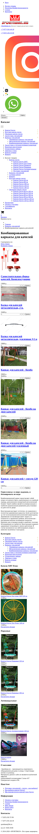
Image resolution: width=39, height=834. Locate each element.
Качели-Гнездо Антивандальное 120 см (15, 731)
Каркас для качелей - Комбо (17, 369)
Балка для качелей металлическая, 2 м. (12, 306)
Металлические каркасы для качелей (22, 141)
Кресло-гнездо (6, 757)
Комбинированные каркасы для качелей (23, 143)
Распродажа (9, 202)
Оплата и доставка (11, 204)
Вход (7, 2)
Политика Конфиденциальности (16, 8)
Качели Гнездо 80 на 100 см (23, 191)
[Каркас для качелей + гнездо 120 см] (14, 474)
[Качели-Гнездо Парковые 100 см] (9, 691)
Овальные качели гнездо (13, 134)
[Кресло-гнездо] (14, 755)
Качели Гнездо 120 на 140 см (23, 201)
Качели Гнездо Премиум (22, 165)
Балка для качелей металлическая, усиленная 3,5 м (19, 337)
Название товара (7, 246)
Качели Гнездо (10, 130)
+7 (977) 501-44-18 (7, 29)
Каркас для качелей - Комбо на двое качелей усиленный (18, 444)
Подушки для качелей (21, 171)
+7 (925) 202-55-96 (7, 33)
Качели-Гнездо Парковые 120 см (12, 661)
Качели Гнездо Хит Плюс (22, 163)
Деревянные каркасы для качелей (21, 139)
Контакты (8, 12)
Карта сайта (9, 807)
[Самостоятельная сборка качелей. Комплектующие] (11, 272)
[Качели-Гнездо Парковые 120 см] (9, 659)
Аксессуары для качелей (13, 136)
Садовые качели (15, 175)
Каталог (4, 117)
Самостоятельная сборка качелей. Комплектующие (15, 277)
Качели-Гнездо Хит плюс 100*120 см (14, 596)
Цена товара (5, 244)
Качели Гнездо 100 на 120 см (23, 199)
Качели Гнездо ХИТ (20, 162)
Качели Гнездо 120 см (21, 186)
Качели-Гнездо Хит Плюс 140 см (12, 623)
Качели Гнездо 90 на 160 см (23, 197)
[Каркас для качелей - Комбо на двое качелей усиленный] (14, 438)
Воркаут (8, 154)
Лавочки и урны (11, 151)
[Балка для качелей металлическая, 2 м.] (14, 300)
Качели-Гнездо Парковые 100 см (12, 693)
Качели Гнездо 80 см (20, 182)
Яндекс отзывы (10, 6)
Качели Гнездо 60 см (20, 180)
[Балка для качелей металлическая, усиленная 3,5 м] (14, 332)
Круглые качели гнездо (13, 132)
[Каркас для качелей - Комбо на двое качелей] (12, 404)
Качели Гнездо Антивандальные (24, 169)
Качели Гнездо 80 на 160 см (23, 195)
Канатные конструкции (13, 147)
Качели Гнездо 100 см (21, 184)
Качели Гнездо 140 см (21, 188)
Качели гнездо (14, 160)
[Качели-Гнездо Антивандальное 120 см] (9, 729)
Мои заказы (9, 805)
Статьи (7, 10)
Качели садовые (10, 152)
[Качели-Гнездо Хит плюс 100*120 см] (12, 594)
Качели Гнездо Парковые (22, 167)
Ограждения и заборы (13, 149)
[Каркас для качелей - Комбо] (14, 365)
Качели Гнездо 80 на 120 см (23, 193)
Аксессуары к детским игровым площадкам (20, 145)
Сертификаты (10, 206)
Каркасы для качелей (12, 138)
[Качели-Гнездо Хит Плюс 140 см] (14, 621)
